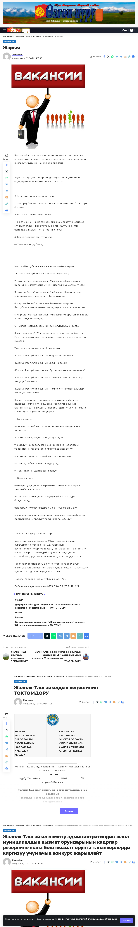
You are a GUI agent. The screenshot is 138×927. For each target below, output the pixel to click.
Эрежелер (111, 919)
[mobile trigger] (5, 30)
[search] (119, 30)
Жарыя (19, 600)
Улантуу (69, 811)
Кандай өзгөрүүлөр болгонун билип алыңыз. (78, 919)
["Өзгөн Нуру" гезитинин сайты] (18, 30)
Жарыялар (9, 41)
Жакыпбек (17, 54)
